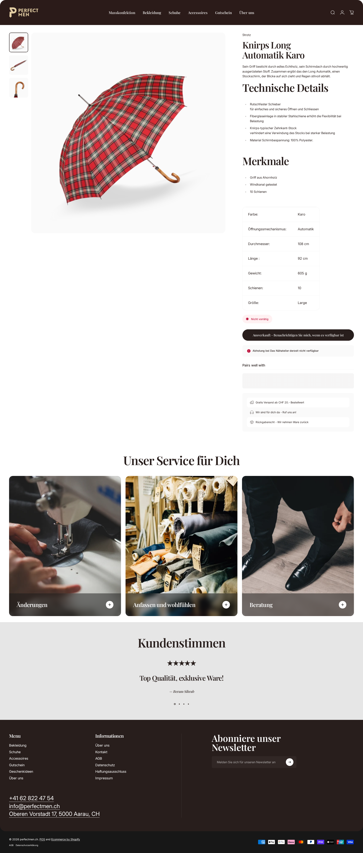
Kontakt (101, 752)
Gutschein (17, 765)
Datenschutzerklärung (27, 845)
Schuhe (15, 752)
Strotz (246, 35)
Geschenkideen (21, 771)
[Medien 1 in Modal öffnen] (128, 133)
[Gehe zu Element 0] (18, 42)
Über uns (16, 778)
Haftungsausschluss (110, 771)
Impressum (104, 778)
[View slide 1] (174, 704)
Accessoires (18, 758)
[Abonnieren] (289, 762)
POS (42, 839)
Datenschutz (105, 765)
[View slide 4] (188, 704)
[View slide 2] (179, 704)
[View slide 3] (184, 704)
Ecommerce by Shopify (65, 839)
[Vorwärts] (215, 142)
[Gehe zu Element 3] (18, 88)
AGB (98, 758)
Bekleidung (17, 745)
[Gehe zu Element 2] (18, 65)
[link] (54, 814)
